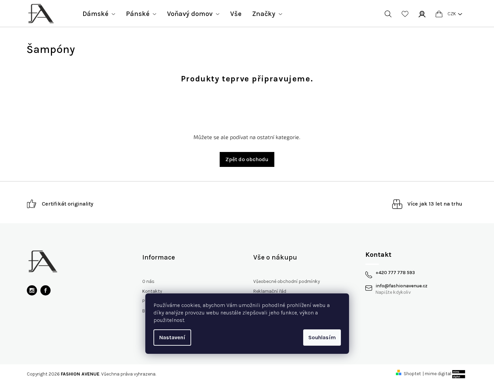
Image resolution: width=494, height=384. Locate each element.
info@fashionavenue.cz (401, 286)
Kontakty (152, 291)
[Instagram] (32, 290)
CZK (451, 14)
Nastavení (172, 337)
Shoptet (412, 374)
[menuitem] (99, 13)
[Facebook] (45, 290)
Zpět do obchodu (247, 159)
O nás (148, 281)
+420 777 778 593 (395, 272)
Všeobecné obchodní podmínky (286, 281)
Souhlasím (322, 337)
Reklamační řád (269, 291)
